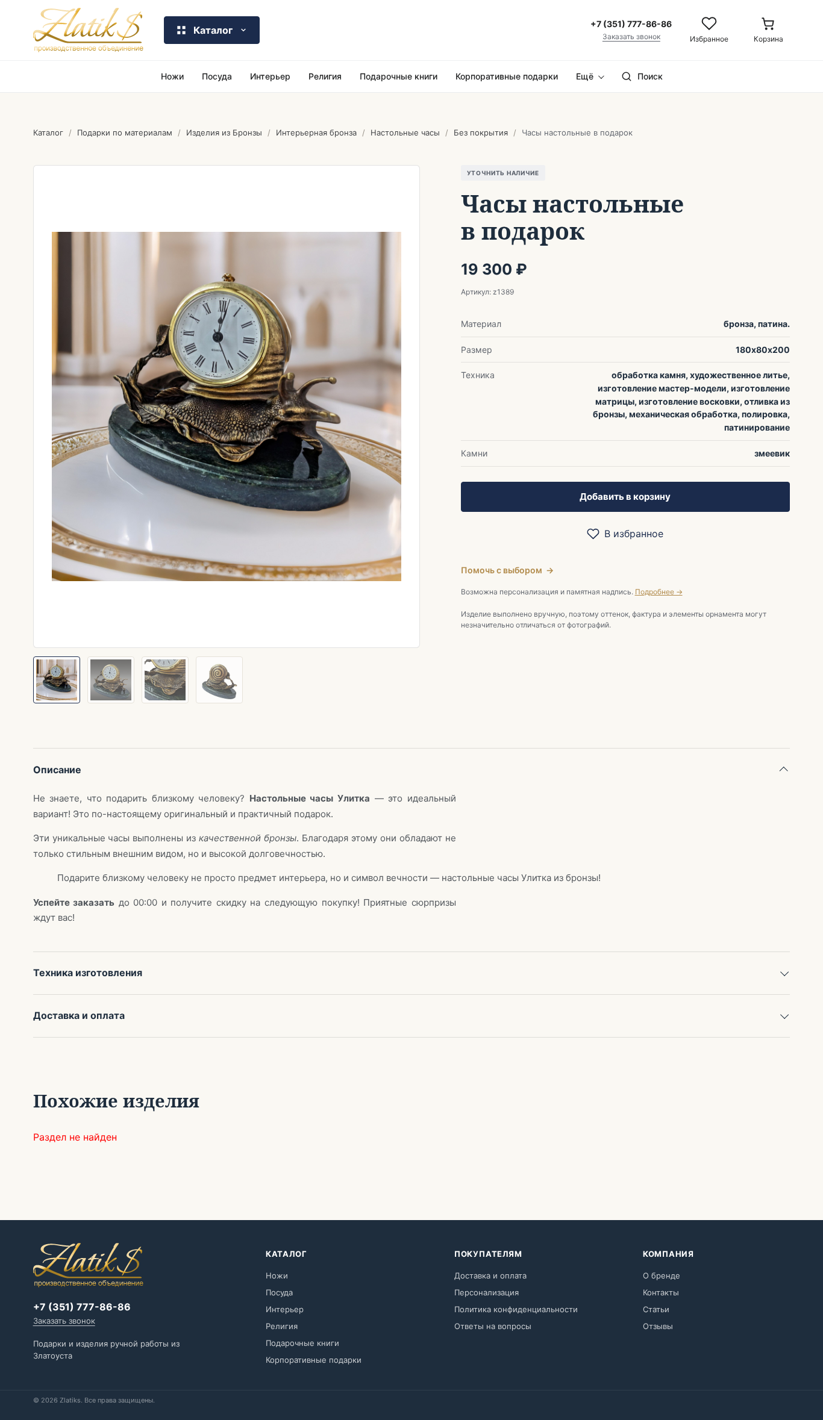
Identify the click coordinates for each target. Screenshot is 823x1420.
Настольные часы (405, 132)
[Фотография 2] (110, 679)
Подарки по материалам (124, 132)
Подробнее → (659, 591)
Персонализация (486, 1292)
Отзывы (658, 1326)
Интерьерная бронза (316, 132)
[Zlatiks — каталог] (88, 30)
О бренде (661, 1275)
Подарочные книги (398, 76)
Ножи (172, 76)
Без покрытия (481, 132)
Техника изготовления (87, 973)
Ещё (584, 76)
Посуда (217, 76)
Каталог (48, 132)
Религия (325, 76)
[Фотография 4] (219, 679)
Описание (57, 770)
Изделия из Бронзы (224, 132)
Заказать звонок (631, 37)
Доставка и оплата (79, 1015)
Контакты (661, 1292)
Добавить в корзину (625, 496)
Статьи (656, 1309)
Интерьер (270, 76)
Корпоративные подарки (506, 76)
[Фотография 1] (56, 679)
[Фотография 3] (165, 679)
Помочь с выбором (507, 570)
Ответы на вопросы (492, 1326)
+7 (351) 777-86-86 (82, 1307)
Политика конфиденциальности (516, 1309)
